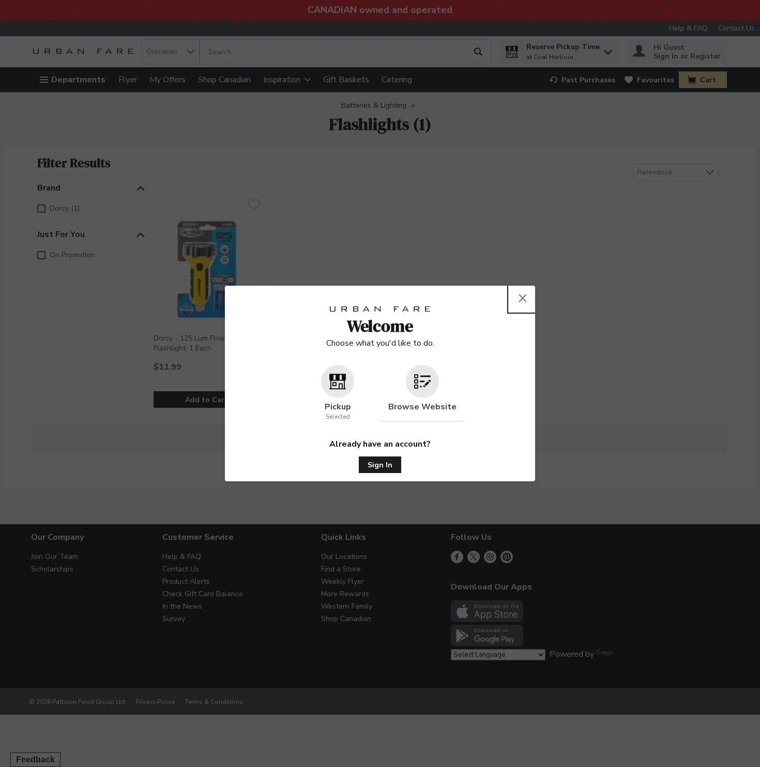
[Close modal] (522, 298)
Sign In (380, 465)
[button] (337, 393)
